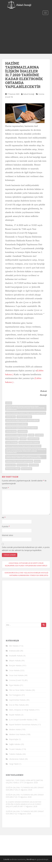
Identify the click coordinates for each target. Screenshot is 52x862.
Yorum (5, 488)
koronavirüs (33, 465)
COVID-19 (39, 435)
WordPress (30, 859)
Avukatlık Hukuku (16, 655)
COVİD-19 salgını (12, 439)
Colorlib (6, 859)
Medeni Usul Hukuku (17, 734)
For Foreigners (15, 695)
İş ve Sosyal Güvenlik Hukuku (21, 719)
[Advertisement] (26, 34)
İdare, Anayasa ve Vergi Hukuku (22, 710)
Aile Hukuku (14, 646)
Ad (4, 517)
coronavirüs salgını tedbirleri (16, 435)
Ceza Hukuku (14, 670)
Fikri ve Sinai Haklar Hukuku (20, 690)
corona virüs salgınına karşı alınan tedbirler (21, 428)
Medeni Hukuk (15, 729)
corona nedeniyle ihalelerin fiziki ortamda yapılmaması (25, 413)
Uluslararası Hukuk (16, 759)
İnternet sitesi (7, 535)
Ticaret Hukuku (15, 749)
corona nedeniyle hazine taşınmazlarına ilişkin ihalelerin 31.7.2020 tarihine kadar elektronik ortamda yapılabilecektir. (25, 407)
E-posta (6, 526)
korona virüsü (22, 465)
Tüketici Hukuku (15, 754)
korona (37, 461)
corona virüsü (11, 431)
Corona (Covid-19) (16, 680)
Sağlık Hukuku (14, 744)
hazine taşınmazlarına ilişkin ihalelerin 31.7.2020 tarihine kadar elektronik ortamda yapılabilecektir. (24, 457)
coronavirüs (22, 431)
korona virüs (10, 465)
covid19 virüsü (33, 439)
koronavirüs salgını (13, 469)
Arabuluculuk (14, 650)
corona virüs (10, 417)
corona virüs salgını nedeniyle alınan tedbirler (22, 420)
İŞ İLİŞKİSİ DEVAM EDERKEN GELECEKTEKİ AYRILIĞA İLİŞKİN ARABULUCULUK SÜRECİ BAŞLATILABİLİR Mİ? (23, 804)
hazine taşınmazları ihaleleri (29, 442)
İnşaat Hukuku (15, 714)
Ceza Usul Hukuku (16, 675)
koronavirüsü (26, 469)
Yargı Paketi (14, 764)
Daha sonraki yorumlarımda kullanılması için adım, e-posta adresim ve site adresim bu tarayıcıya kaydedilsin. (25, 548)
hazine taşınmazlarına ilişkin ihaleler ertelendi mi (23, 446)
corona (8, 403)
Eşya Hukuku (14, 685)
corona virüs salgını (24, 417)
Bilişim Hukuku (15, 660)
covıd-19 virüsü (11, 442)
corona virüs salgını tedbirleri (16, 424)
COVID (31, 435)
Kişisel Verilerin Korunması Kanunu (23, 724)
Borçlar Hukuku (15, 665)
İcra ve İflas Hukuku (17, 705)
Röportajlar (13, 739)
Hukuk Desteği (28, 94)
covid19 (23, 439)
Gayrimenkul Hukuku (17, 700)
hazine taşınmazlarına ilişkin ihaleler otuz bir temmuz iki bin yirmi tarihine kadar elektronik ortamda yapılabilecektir (26, 451)
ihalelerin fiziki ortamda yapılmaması (19, 461)
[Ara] (43, 625)
